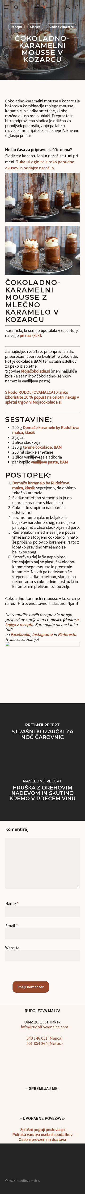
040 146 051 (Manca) (44, 1038)
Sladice (35, 27)
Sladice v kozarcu (61, 27)
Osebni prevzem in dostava (42, 1139)
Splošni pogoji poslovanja (42, 1129)
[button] (6, 7)
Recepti (16, 27)
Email (11, 925)
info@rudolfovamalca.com (44, 1027)
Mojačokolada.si (35, 371)
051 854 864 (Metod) (44, 1043)
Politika (19, 1134)
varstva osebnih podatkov (49, 1134)
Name (12, 903)
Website (12, 947)
